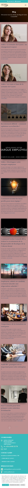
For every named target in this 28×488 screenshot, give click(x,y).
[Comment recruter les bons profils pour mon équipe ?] (14, 187)
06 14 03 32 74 (11, 1)
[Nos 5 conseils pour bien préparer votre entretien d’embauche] (14, 394)
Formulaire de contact (8, 458)
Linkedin (19, 1)
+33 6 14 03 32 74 (12, 446)
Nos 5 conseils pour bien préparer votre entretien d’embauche (10, 408)
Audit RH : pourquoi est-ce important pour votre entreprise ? (13, 367)
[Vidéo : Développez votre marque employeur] (14, 150)
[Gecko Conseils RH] (5, 5)
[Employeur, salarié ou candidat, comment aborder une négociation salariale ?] (14, 271)
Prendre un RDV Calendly (8, 461)
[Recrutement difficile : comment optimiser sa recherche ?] (14, 112)
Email (5, 449)
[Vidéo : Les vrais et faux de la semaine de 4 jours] (14, 72)
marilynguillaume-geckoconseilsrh (12, 469)
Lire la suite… (4, 98)
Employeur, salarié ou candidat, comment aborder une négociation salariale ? (13, 284)
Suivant (16, 426)
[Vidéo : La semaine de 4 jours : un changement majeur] (14, 33)
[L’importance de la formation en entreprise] (14, 312)
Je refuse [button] (22, 484)
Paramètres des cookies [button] (14, 484)
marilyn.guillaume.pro (9, 472)
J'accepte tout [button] (5, 484)
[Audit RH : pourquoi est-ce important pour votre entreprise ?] (14, 352)
